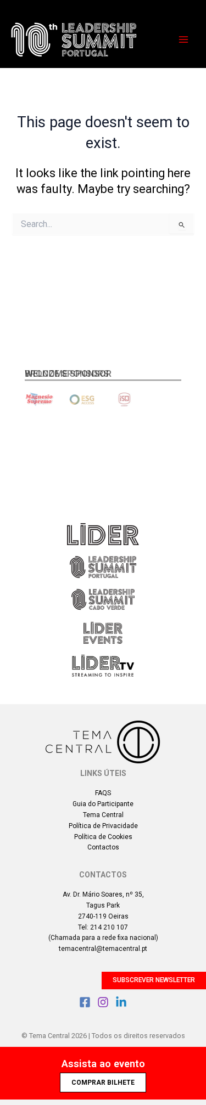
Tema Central (103, 815)
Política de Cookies (103, 837)
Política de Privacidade (103, 826)
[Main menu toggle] (183, 39)
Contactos (103, 847)
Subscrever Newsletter (154, 980)
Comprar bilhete (103, 1082)
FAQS (103, 793)
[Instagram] (103, 1002)
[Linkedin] (121, 1002)
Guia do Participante (103, 804)
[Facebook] (85, 1002)
